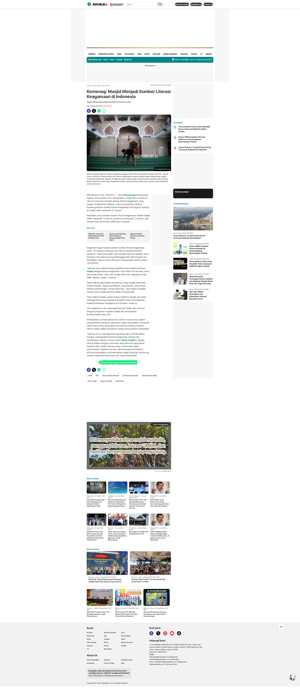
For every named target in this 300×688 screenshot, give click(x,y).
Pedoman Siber (126, 660)
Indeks (209, 54)
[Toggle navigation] (89, 4)
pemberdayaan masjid (130, 375)
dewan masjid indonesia (110, 375)
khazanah (129, 54)
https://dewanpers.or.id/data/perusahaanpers (105, 676)
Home (89, 85)
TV (201, 54)
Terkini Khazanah (180, 204)
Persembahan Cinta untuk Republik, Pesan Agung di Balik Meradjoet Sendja (194, 129)
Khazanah (90, 636)
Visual (106, 646)
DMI (97, 375)
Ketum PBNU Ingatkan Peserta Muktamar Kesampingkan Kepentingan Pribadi (191, 139)
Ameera (90, 632)
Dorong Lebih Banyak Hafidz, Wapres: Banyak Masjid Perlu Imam (117, 237)
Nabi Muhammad (94, 60)
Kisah (105, 60)
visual (194, 54)
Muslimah (128, 60)
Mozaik (119, 60)
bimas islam (120, 381)
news (147, 54)
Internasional (91, 642)
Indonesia (106, 85)
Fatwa (112, 60)
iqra (139, 54)
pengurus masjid (106, 381)
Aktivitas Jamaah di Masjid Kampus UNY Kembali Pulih (96, 236)
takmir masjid (128, 340)
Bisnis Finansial (170, 54)
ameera (91, 54)
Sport (123, 639)
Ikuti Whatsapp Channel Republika (120, 362)
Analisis (107, 639)
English (123, 646)
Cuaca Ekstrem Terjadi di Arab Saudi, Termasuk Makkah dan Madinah (194, 148)
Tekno (106, 642)
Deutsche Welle (182, 4)
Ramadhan (108, 649)
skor (119, 54)
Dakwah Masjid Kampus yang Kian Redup (137, 236)
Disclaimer (90, 663)
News (89, 639)
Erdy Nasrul (107, 106)
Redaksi (107, 660)
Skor (122, 632)
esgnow (184, 54)
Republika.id (196, 4)
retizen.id (208, 4)
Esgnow (90, 646)
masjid (90, 271)
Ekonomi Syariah (106, 54)
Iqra (105, 636)
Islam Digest (97, 85)
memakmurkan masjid (149, 375)
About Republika (93, 660)
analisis (156, 54)
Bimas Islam (130, 195)
